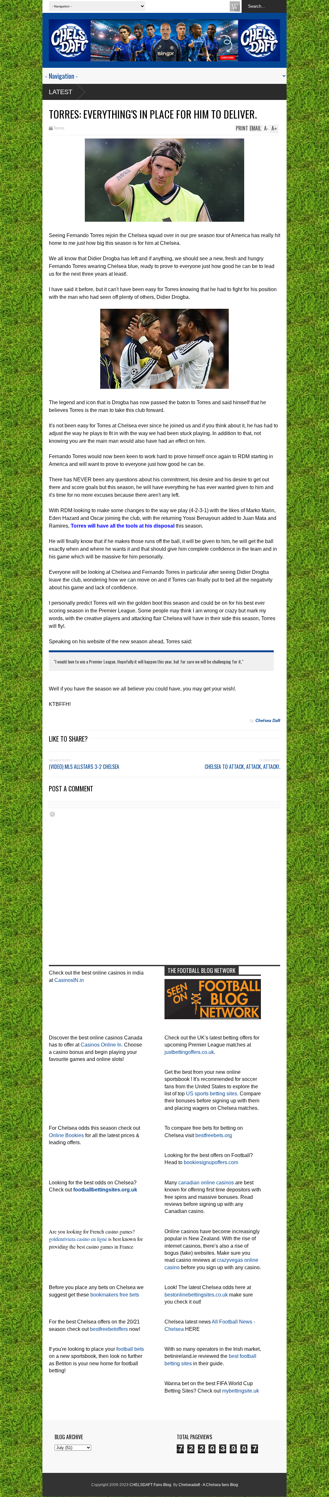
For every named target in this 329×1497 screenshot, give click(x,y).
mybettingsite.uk (240, 1391)
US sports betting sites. (212, 1093)
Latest (60, 91)
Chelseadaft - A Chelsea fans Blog (208, 1485)
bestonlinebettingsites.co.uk (196, 1294)
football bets (130, 1349)
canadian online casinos (206, 1182)
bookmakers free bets (114, 1294)
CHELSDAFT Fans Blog (150, 1485)
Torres (58, 128)
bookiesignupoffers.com (211, 1162)
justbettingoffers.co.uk (189, 1052)
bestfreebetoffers (109, 1329)
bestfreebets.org (213, 1135)
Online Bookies (66, 1135)
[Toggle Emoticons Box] (52, 814)
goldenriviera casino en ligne (78, 1238)
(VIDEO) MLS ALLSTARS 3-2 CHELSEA (84, 767)
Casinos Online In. (102, 1044)
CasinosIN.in (69, 980)
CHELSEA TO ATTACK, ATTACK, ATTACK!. (242, 767)
